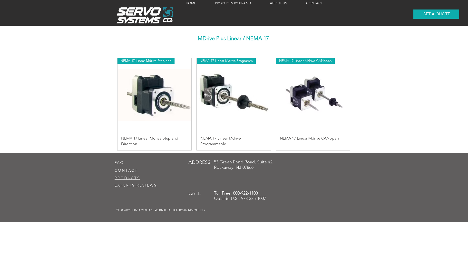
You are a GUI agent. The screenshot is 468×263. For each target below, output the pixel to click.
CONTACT (126, 170)
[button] (436, 14)
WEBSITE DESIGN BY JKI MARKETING (180, 210)
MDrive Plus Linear (219, 38)
